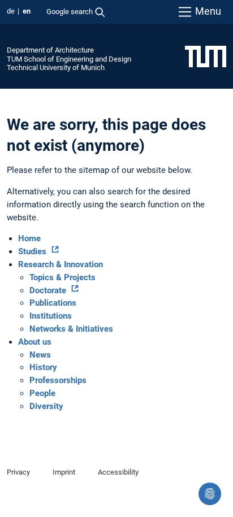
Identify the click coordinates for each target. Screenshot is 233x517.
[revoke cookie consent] (210, 494)
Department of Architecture (50, 50)
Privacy (18, 472)
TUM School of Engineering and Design (69, 59)
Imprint (64, 472)
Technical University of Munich (56, 67)
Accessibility (118, 472)
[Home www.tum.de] (205, 56)
